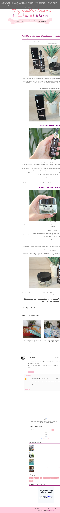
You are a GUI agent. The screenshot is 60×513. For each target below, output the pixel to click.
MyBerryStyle (51, 510)
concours (51, 478)
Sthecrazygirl (32, 357)
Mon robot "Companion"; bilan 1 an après (44, 453)
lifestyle (57, 478)
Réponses (28, 375)
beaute (31, 478)
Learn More (28, 7)
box (41, 478)
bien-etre (36, 478)
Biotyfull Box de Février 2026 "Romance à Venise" (32, 341)
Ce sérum (36, 162)
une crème (33, 224)
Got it (34, 7)
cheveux (45, 478)
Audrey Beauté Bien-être (39, 378)
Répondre (31, 372)
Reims (30, 480)
